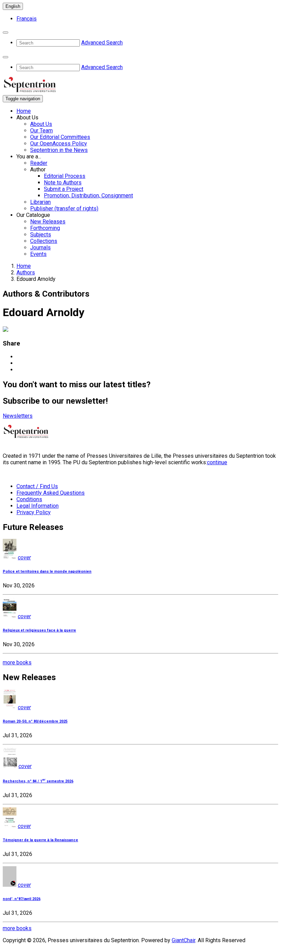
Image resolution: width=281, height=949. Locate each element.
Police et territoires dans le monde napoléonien (47, 571)
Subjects (40, 234)
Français (26, 18)
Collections (43, 241)
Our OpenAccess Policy (58, 143)
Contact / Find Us (37, 486)
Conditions (29, 499)
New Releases (47, 221)
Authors (25, 272)
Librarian (40, 202)
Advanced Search (102, 42)
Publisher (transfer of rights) (64, 208)
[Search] (5, 32)
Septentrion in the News (59, 150)
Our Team (41, 130)
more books (17, 662)
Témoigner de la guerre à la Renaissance (40, 840)
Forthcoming (45, 228)
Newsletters (18, 416)
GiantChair (183, 940)
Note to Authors (63, 182)
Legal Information (37, 506)
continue (217, 462)
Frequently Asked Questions (50, 493)
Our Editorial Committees (60, 137)
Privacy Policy (33, 512)
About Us (41, 124)
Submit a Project (63, 189)
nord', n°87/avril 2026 (21, 899)
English (12, 6)
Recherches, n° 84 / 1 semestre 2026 (38, 781)
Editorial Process (64, 176)
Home (23, 111)
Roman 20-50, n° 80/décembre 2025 (35, 721)
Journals (40, 247)
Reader (38, 163)
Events (38, 254)
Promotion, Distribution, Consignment (88, 195)
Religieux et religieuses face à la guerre (39, 630)
